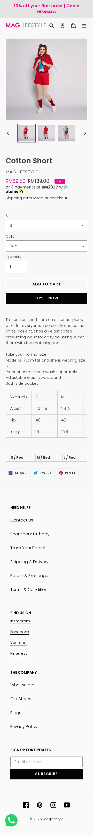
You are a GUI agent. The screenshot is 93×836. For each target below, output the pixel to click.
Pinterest (18, 653)
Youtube (18, 642)
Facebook (19, 631)
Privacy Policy (23, 727)
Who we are (22, 685)
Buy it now (46, 298)
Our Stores (20, 699)
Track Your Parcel (27, 548)
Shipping (14, 198)
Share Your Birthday (30, 534)
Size (9, 215)
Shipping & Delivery (29, 562)
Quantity (13, 256)
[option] (26, 133)
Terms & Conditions (30, 589)
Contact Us (21, 520)
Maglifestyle (53, 818)
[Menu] (84, 25)
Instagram (20, 621)
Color (11, 236)
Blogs (15, 713)
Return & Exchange (29, 576)
